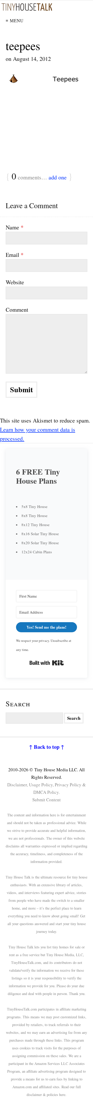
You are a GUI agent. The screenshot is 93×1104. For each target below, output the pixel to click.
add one (58, 177)
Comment (17, 309)
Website (15, 282)
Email (15, 254)
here (62, 1094)
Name (15, 227)
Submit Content (46, 800)
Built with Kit (46, 662)
